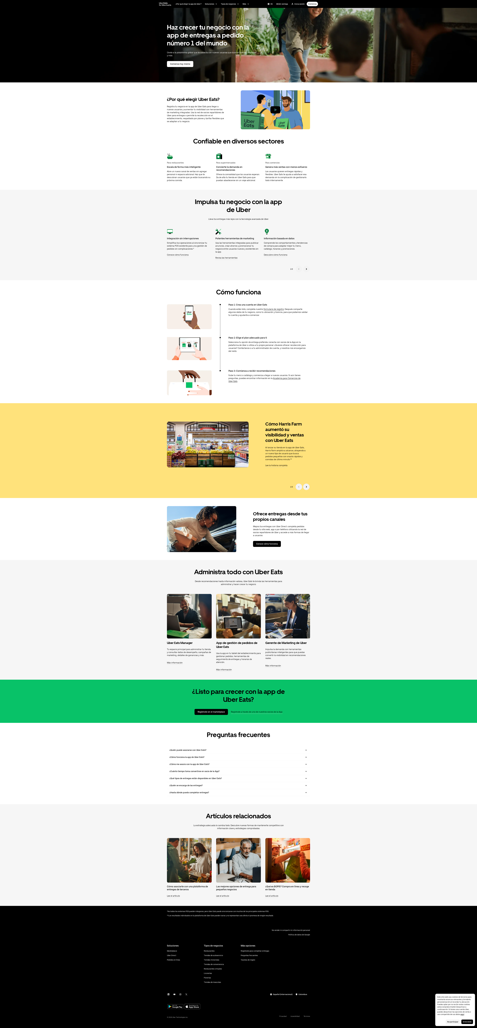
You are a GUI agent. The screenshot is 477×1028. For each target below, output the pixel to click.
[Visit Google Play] (175, 1006)
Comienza (312, 4)
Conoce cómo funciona (267, 544)
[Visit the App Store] (192, 1007)
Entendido (467, 1022)
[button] (275, 109)
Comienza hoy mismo (180, 64)
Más (244, 4)
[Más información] (189, 616)
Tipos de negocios (228, 4)
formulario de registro (274, 309)
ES (272, 4)
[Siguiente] (306, 269)
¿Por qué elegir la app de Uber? (188, 4)
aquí (462, 1014)
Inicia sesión (299, 4)
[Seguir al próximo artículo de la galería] (306, 487)
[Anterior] (299, 269)
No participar (452, 1022)
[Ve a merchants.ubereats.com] (165, 3)
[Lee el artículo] (189, 860)
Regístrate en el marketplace (211, 712)
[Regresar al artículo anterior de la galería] (299, 487)
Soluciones (209, 4)
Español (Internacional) (283, 994)
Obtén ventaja (282, 4)
